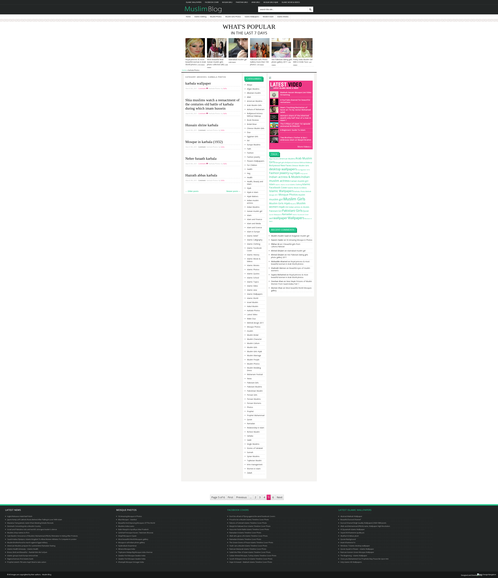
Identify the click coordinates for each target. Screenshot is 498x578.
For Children (252, 165)
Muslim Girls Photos (233, 16)
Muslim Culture (253, 343)
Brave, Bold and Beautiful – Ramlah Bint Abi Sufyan (27, 552)
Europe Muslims (253, 144)
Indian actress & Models (285, 177)
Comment (202, 88)
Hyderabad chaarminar (127, 546)
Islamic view (252, 290)
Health (249, 177)
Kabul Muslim (252, 306)
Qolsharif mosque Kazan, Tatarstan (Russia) (135, 532)
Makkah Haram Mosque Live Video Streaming (295, 93)
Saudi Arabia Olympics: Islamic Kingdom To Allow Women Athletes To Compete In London (42, 539)
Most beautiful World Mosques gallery (133, 539)
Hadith (249, 169)
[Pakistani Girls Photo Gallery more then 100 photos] (259, 57)
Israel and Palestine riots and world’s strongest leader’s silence (32, 529)
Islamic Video (252, 286)
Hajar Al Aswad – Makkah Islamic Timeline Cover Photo (250, 562)
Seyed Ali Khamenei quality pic (352, 532)
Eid (248, 140)
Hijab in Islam (252, 192)
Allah (249, 97)
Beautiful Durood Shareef (350, 519)
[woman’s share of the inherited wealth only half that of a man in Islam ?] (273, 119)
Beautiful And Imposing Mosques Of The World (136, 523)
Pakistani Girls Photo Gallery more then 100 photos (259, 62)
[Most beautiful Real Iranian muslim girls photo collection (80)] (216, 57)
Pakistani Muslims (254, 386)
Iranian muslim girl (254, 211)
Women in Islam (254, 468)
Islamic (277, 185)
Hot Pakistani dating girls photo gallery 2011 (282, 60)
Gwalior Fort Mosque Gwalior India (131, 555)
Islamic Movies (253, 265)
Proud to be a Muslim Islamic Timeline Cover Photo (249, 519)
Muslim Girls (227, 2)
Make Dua (251, 318)
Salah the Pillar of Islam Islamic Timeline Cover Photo (250, 552)
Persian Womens (254, 403)
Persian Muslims (254, 399)
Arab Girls (255, 2)
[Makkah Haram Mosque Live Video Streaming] (273, 96)
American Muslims (254, 101)
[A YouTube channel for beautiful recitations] (273, 104)
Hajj (248, 173)
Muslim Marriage (254, 355)
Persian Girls (252, 395)
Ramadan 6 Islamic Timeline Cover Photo (245, 532)
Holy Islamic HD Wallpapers (351, 562)
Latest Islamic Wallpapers (354, 509)
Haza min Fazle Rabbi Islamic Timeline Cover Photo (249, 529)
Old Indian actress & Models (297, 207)
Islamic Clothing (200, 16)
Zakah (249, 473)
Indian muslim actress (253, 201)
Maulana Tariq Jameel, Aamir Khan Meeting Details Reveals (30, 523)
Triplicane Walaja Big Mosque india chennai (135, 552)
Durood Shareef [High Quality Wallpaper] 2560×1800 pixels (363, 523)
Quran (249, 419)
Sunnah (250, 452)
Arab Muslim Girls (254, 105)
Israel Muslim (252, 302)
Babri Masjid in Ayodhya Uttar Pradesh (133, 529)
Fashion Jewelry (253, 157)
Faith (249, 149)
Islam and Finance (254, 219)
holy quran (304, 173)
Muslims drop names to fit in (18, 532)
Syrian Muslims (253, 456)
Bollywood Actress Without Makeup (255, 114)
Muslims (293, 204)
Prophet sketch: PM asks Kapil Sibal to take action (26, 562)
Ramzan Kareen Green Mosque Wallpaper (357, 552)
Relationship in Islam (255, 427)
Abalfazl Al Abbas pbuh (349, 536)
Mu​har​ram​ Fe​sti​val (255, 374)
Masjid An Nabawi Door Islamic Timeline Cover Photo (250, 526)
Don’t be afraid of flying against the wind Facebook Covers (252, 516)
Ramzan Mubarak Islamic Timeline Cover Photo (247, 549)
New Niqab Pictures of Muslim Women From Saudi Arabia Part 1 (291, 282)
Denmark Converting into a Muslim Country (24, 526)
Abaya (249, 84)
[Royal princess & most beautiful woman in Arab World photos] (195, 57)
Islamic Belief (252, 236)
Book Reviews (253, 120)
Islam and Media (254, 223)
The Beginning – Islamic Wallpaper (353, 555)
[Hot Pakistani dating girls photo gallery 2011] (281, 57)
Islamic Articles (283, 16)
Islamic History (253, 254)
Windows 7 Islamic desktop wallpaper (355, 546)
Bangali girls (280, 162)
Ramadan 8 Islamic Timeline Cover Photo (245, 539)
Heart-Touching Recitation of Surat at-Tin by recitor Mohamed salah (295, 109)
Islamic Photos (253, 269)
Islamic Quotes (253, 273)
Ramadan (251, 423)
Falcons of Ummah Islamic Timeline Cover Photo (248, 523)
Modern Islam (268, 16)
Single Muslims (253, 444)
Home (188, 16)
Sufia (225, 88)
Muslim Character (254, 339)
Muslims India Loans (126, 526)
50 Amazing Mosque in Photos (299, 240)
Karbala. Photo (299, 191)
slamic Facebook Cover (301, 214)
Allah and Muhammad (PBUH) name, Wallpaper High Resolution (365, 526)
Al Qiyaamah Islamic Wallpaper (352, 529)
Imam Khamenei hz (347, 542)
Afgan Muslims (253, 89)
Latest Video (252, 314)
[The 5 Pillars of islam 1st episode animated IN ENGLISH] (273, 127)
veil (271, 218)
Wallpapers (296, 218)
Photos (250, 407)
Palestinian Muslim (255, 391)
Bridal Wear (252, 124)
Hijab (249, 188)
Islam (249, 215)
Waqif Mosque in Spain (127, 536)
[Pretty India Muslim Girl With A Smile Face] (303, 57)
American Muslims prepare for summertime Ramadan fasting (31, 546)
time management (254, 464)
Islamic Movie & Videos (291, 2)
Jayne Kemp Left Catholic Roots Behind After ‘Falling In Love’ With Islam (34, 519)
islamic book (285, 185)
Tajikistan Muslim (254, 460)
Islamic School (253, 277)
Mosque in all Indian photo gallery (131, 542)
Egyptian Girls (252, 136)
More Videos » (304, 146)
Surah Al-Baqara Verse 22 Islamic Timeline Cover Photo (250, 559)
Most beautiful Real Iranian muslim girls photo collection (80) (215, 62)
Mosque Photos (253, 327)
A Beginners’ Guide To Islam (292, 130)
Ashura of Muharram (255, 109)
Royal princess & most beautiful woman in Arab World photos (195, 62)
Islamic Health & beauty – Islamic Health (22, 549)
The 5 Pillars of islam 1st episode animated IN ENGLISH (295, 125)
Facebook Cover (212, 2)
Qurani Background (348, 539)
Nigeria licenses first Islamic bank (20, 559)
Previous (241, 497)
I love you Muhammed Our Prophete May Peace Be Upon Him (364, 559)
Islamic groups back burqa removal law (22, 555)
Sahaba (250, 436)
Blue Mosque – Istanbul (127, 519)
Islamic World (252, 298)
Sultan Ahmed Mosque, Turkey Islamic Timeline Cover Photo (252, 555)
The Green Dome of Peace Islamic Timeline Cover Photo (251, 542)
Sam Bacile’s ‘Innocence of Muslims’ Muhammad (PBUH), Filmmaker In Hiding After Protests (42, 536)
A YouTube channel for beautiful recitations (295, 101)
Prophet (250, 411)
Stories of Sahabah (255, 448)
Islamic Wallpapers (193, 2)
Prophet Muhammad (255, 415)
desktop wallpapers (283, 169)
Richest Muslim (253, 432)
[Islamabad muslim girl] (238, 57)
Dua (248, 132)
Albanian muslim (254, 93)
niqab (281, 206)
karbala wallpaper (198, 83)
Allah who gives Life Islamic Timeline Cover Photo (248, 536)
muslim (250, 331)
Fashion (250, 153)
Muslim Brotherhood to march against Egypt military (27, 542)
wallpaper (280, 218)
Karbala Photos (214, 88)
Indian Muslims (253, 207)
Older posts (191, 191)
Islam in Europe (253, 231)
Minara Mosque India (126, 549)
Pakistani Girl (275, 211)
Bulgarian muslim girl (300, 236)
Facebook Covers (238, 509)
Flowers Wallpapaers (255, 161)
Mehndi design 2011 (255, 323)
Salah (249, 440)
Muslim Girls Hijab (271, 2)
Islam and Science (254, 227)
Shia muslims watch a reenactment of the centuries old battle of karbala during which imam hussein (212, 104)
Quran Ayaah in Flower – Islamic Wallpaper (357, 549)
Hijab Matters (252, 196)
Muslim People (253, 359)
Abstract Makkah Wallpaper (351, 516)
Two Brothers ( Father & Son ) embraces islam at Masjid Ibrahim (295, 138)
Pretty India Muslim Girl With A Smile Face (303, 60)
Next (279, 497)
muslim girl (276, 199)
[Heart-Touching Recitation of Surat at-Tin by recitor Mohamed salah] (273, 111)
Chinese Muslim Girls (255, 128)
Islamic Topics (253, 282)
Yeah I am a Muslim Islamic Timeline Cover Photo (248, 546)
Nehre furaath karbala (200, 158)
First (230, 497)
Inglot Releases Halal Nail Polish (19, 516)
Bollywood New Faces (280, 165)
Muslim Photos (216, 16)
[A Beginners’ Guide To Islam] (273, 134)
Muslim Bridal (252, 335)
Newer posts (233, 191)
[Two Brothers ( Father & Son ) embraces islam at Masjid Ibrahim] (273, 142)
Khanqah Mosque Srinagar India (131, 562)
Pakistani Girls (242, 2)
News (249, 378)
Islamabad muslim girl (238, 59)
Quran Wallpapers (275, 214)
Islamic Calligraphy (254, 240)
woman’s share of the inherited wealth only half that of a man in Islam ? (295, 117)
